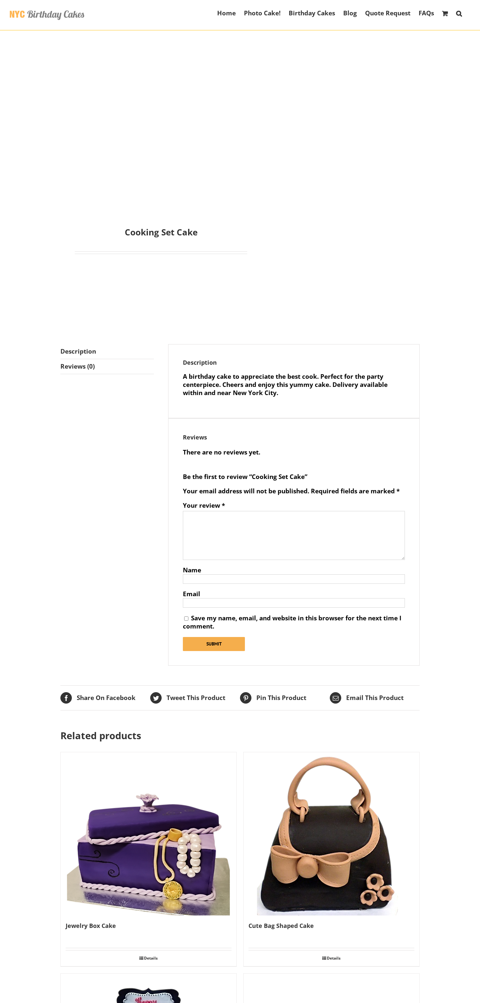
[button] (459, 12)
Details (151, 958)
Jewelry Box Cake (91, 926)
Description (78, 351)
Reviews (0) (77, 366)
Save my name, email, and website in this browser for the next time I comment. (292, 622)
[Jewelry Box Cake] (148, 833)
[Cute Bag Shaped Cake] (331, 833)
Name (192, 570)
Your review (204, 506)
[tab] (107, 351)
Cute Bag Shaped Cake (281, 926)
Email (191, 594)
